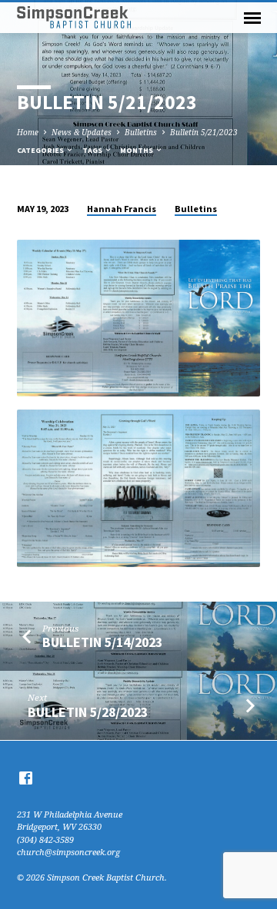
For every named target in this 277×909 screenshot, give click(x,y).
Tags (93, 150)
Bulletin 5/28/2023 (88, 712)
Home (27, 132)
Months (137, 150)
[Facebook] (26, 777)
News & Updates (82, 132)
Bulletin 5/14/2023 (102, 642)
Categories (41, 150)
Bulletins (141, 132)
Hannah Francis (121, 208)
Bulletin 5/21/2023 (204, 132)
